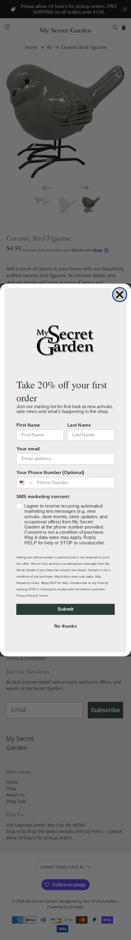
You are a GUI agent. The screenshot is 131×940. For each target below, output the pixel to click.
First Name (28, 424)
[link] (65, 340)
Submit (65, 609)
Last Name (79, 424)
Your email (28, 448)
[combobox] (25, 482)
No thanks (65, 625)
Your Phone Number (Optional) (50, 472)
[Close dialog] (119, 294)
